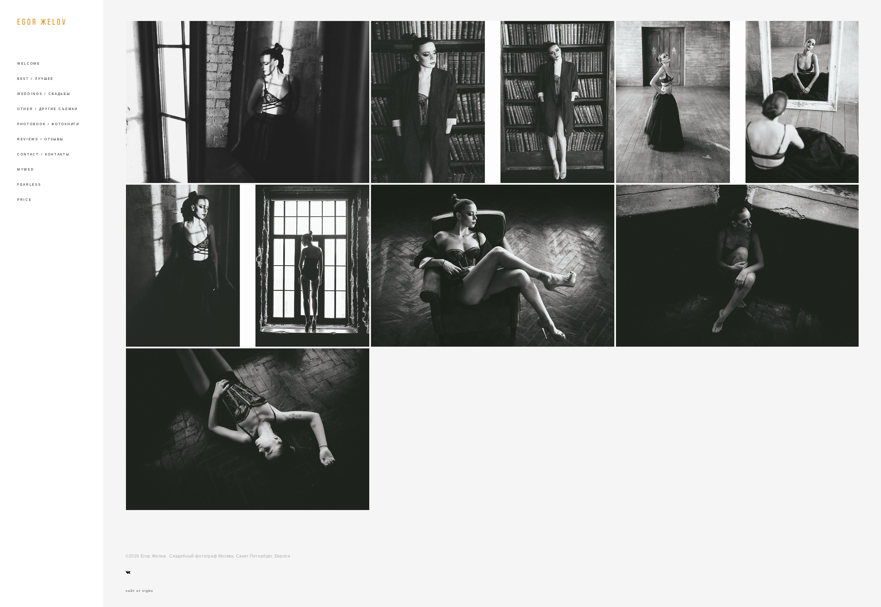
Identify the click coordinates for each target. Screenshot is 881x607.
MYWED (25, 169)
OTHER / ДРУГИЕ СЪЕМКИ (47, 109)
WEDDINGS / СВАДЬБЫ (44, 94)
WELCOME (28, 63)
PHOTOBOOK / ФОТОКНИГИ (48, 124)
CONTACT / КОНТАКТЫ (43, 154)
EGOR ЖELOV (42, 21)
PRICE (24, 200)
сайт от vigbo (139, 591)
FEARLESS (29, 184)
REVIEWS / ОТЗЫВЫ (40, 139)
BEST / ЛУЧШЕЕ (35, 78)
